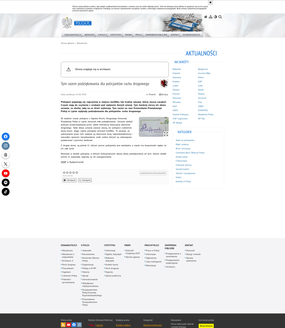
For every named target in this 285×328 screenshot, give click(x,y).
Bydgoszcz (203, 69)
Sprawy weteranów (191, 259)
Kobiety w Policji (183, 181)
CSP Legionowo (180, 118)
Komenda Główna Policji (90, 259)
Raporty (109, 272)
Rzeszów (177, 98)
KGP (175, 106)
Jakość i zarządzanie (185, 173)
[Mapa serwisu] (210, 17)
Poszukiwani (68, 269)
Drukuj (165, 94)
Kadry (178, 177)
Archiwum (170, 267)
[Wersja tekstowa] (215, 17)
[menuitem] (72, 34)
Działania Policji (69, 245)
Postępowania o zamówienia (173, 255)
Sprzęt (85, 276)
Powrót (152, 94)
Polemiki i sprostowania (68, 281)
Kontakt (189, 245)
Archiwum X (67, 261)
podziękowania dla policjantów (153, 173)
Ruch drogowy (69, 265)
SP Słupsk (177, 123)
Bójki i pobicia (182, 144)
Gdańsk (176, 73)
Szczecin (202, 98)
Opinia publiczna (113, 276)
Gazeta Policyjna (180, 114)
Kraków (176, 81)
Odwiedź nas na (68, 325)
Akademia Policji (205, 114)
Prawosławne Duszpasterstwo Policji (89, 303)
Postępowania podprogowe (172, 262)
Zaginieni (66, 272)
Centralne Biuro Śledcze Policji (190, 152)
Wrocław (177, 102)
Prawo (127, 245)
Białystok (177, 69)
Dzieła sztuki (181, 157)
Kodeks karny (111, 265)
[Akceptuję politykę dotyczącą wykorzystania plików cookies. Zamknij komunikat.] (210, 2)
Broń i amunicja (183, 148)
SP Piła (201, 118)
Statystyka (109, 245)
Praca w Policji (152, 245)
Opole (201, 89)
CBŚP (201, 106)
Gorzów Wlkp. (204, 73)
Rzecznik (190, 251)
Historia (85, 272)
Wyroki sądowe (133, 257)
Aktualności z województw (68, 256)
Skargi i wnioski (193, 255)
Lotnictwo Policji (69, 276)
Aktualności (82, 43)
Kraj (200, 102)
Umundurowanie (90, 280)
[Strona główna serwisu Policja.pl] (205, 17)
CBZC (175, 110)
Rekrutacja (151, 266)
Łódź (200, 85)
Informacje (110, 251)
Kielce (201, 77)
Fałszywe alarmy (183, 165)
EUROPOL (203, 110)
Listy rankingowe (154, 262)
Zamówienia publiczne (170, 247)
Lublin (175, 85)
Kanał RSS (63, 325)
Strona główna (67, 43)
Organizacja (88, 265)
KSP (200, 81)
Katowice (177, 77)
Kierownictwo (88, 255)
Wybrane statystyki (109, 259)
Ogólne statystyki (113, 255)
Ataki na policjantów (185, 140)
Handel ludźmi (182, 169)
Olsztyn (176, 89)
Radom (201, 94)
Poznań (176, 94)
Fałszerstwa (181, 161)
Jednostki (86, 251)
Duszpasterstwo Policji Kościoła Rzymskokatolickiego (92, 293)
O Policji (85, 245)
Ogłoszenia (151, 258)
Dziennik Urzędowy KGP (133, 252)
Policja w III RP (89, 269)
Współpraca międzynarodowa (90, 285)
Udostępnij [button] (70, 180)
